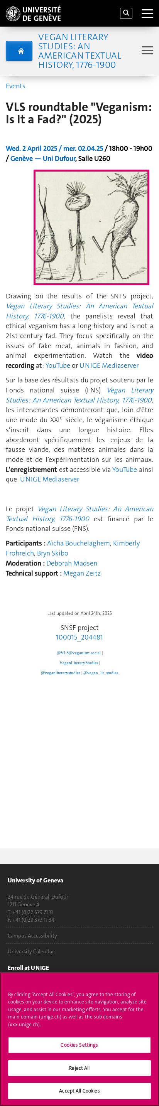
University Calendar (31, 951)
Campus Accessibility (32, 935)
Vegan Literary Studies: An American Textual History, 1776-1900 (79, 50)
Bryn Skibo (52, 553)
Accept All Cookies (79, 1090)
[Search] (126, 13)
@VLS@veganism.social (79, 653)
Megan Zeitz (82, 573)
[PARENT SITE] (19, 51)
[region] (79, 1039)
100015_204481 (79, 637)
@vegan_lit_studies (100, 673)
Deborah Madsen (71, 563)
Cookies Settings (79, 1045)
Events (15, 86)
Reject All (79, 1068)
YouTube (58, 365)
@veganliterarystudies (60, 673)
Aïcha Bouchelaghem (78, 543)
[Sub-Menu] (146, 51)
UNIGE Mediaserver (109, 365)
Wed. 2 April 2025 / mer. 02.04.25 (54, 148)
